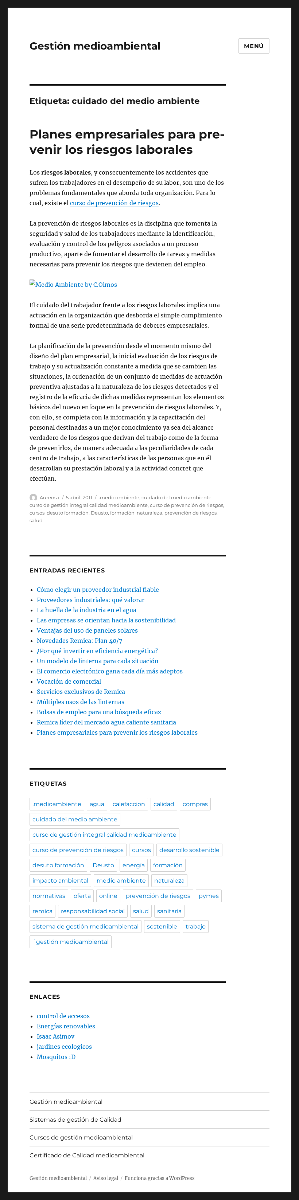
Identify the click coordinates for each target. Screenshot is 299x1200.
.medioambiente (119, 497)
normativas (48, 895)
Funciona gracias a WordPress (160, 1178)
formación (122, 513)
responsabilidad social (93, 911)
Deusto (99, 513)
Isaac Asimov (55, 1036)
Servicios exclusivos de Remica (81, 691)
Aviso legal (105, 1178)
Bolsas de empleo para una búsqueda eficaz (99, 712)
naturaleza (149, 513)
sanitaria (169, 911)
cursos (37, 513)
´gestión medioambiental (70, 941)
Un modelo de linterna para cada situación (98, 661)
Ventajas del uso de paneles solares (87, 630)
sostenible (162, 926)
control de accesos (63, 1016)
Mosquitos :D (56, 1056)
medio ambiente (121, 880)
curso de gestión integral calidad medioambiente (89, 505)
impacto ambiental (60, 880)
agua (97, 804)
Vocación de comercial (69, 681)
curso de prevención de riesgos (114, 203)
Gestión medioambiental (95, 46)
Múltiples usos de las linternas (80, 701)
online (108, 895)
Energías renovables (66, 1026)
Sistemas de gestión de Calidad (75, 1119)
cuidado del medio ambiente (176, 497)
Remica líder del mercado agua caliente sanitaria (106, 722)
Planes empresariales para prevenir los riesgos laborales (117, 732)
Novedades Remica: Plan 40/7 (79, 640)
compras (195, 804)
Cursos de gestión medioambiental (81, 1137)
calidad (164, 804)
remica (42, 911)
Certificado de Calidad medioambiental (87, 1155)
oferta (82, 895)
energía (134, 865)
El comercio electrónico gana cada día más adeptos (110, 671)
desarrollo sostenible (189, 850)
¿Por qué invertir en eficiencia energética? (97, 650)
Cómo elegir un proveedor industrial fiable (98, 589)
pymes (209, 895)
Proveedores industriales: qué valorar (90, 599)
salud (36, 520)
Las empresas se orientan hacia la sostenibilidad (106, 620)
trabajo (196, 926)
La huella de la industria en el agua (86, 610)
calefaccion (129, 804)
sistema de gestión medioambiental (85, 926)
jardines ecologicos (64, 1046)
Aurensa (49, 497)
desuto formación (68, 513)
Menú (254, 46)
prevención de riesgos (190, 513)
